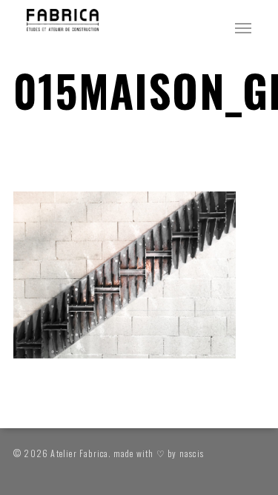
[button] (243, 27)
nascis (191, 453)
